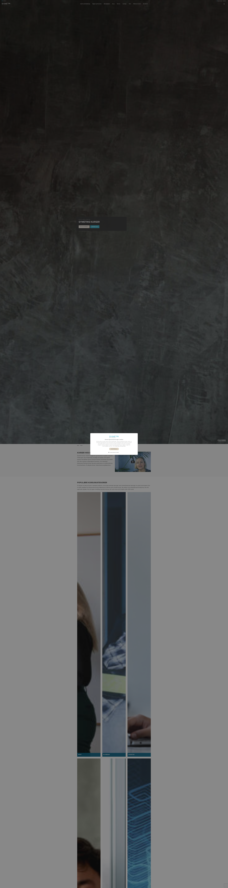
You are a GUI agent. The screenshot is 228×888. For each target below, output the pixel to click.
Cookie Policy (117, 446)
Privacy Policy (123, 446)
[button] (114, 452)
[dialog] (114, 444)
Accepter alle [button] (114, 448)
